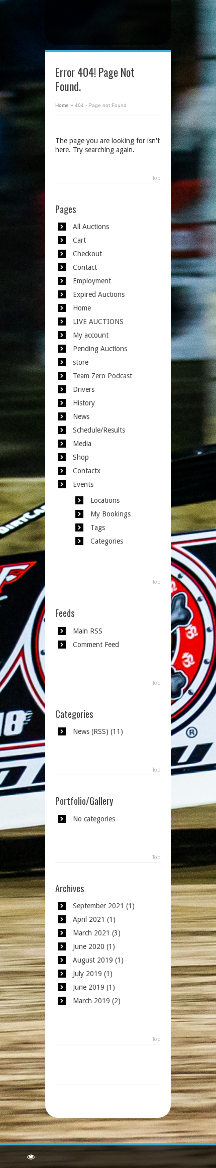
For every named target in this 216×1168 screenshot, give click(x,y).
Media (82, 444)
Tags (97, 527)
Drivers (83, 389)
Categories (106, 541)
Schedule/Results (99, 430)
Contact (85, 267)
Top (156, 178)
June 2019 (88, 987)
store (80, 362)
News (81, 416)
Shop (81, 457)
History (84, 403)
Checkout (87, 254)
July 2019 (87, 974)
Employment (92, 281)
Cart (79, 240)
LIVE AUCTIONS (98, 321)
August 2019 (93, 960)
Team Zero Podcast (102, 376)
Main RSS (87, 631)
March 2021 (91, 933)
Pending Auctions (100, 349)
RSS (99, 731)
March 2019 (91, 1001)
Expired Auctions (99, 294)
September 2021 (98, 906)
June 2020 (88, 946)
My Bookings (110, 514)
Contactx (86, 471)
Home (62, 105)
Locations (105, 500)
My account (91, 335)
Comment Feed (96, 645)
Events (83, 484)
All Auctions (91, 227)
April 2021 (89, 919)
